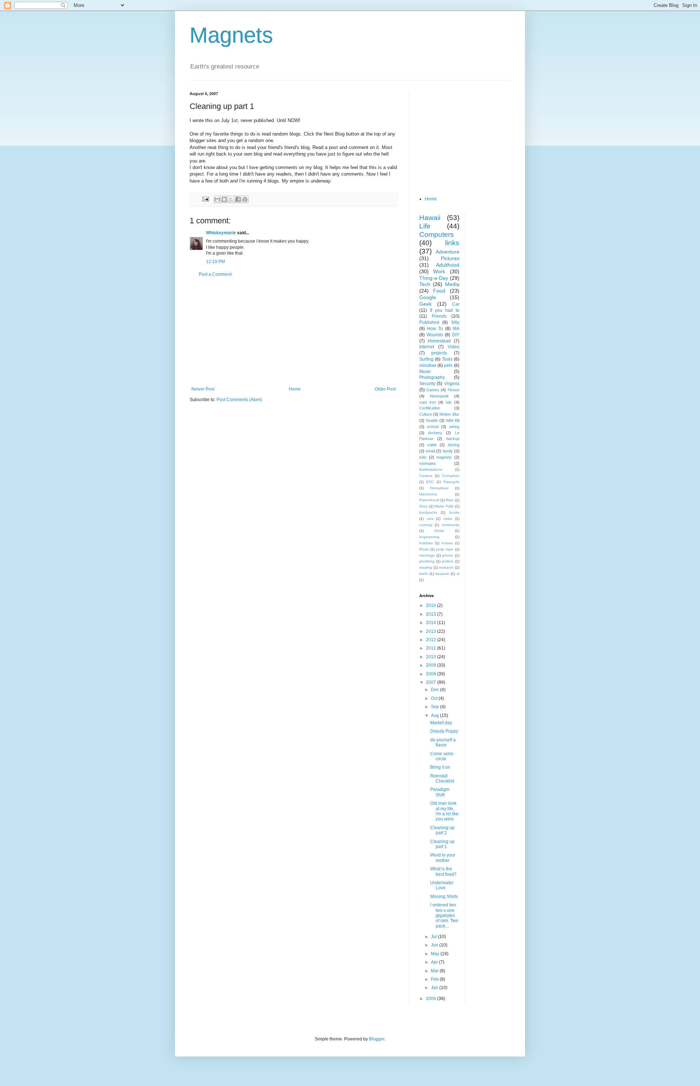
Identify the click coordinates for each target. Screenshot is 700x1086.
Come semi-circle (442, 756)
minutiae (427, 365)
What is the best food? (443, 871)
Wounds (435, 334)
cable (432, 445)
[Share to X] (231, 199)
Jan (435, 987)
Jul (434, 936)
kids (423, 457)
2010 (431, 656)
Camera (425, 476)
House (453, 390)
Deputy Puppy (444, 731)
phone (447, 555)
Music (425, 371)
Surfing (426, 359)
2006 (431, 998)
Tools (447, 359)
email (430, 451)
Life (425, 226)
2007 (431, 682)
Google (427, 297)
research (446, 567)
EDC (430, 482)
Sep (435, 706)
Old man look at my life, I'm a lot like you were (444, 811)
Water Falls (444, 506)
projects (439, 353)
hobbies (426, 543)
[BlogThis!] (224, 199)
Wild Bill (452, 420)
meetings (427, 555)
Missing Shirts (444, 896)
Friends (439, 316)
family (448, 451)
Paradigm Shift (440, 792)
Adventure (447, 252)
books (454, 512)
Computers (436, 234)
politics (447, 561)
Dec (435, 689)
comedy (425, 525)
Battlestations (430, 469)
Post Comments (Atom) (239, 399)
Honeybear (439, 488)
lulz (449, 402)
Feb (435, 979)
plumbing (427, 561)
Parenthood (429, 500)
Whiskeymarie (221, 232)
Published (429, 322)
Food (439, 291)
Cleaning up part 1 (442, 844)
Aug (435, 715)
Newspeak (439, 396)
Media (452, 284)
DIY (455, 334)
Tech (424, 284)
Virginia (451, 383)
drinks (439, 531)
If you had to (444, 310)
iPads (424, 549)
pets (448, 365)
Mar (435, 970)
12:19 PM (215, 261)
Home (295, 389)
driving (453, 445)
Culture (425, 414)
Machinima (428, 494)
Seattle (432, 420)
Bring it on (440, 767)
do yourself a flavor (443, 742)
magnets (444, 457)
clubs (447, 519)
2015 (431, 614)
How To (435, 328)
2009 (431, 665)
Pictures (450, 258)
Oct (435, 698)
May (435, 953)
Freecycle (451, 482)
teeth (423, 574)
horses (447, 543)
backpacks (428, 512)
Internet (426, 346)
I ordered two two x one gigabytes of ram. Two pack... (444, 915)
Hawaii (429, 217)
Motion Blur (449, 414)
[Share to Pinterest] (245, 199)
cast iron (427, 402)
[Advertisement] (293, 331)
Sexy (423, 506)
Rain (450, 500)
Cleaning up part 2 (442, 830)
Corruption (450, 476)
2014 (431, 622)
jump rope (444, 549)
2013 (431, 631)
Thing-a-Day (433, 278)
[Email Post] (205, 199)
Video (453, 346)
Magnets (231, 35)
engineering (429, 537)
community (450, 525)
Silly (455, 322)
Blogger (376, 1039)
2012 (431, 639)
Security (427, 383)
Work (439, 271)
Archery (435, 433)
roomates (427, 463)
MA (456, 328)
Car (455, 304)
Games (432, 390)
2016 (431, 605)
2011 (431, 648)
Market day (441, 722)
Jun (435, 945)
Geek (425, 304)
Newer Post (202, 389)
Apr (435, 962)
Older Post (385, 389)
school (433, 426)
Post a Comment (215, 274)
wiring (454, 426)
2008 (431, 674)
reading (425, 567)
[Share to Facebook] (238, 199)
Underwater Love (442, 885)
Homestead (439, 341)
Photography (432, 377)
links (452, 243)
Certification (429, 408)
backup (452, 438)
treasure (442, 574)
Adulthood (447, 265)
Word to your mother (442, 857)
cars (430, 519)
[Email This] (217, 199)
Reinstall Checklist (442, 778)
